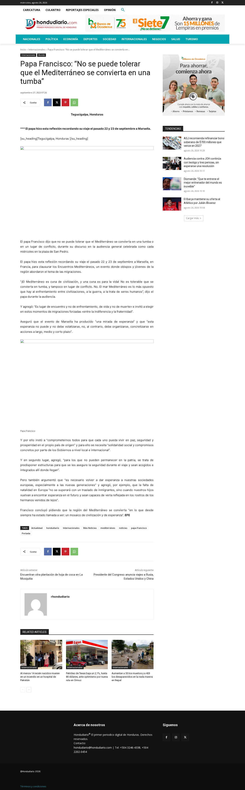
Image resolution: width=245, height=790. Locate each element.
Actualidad (36, 527)
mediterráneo (107, 527)
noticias (123, 527)
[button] (122, 10)
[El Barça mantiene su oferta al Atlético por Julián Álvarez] (172, 203)
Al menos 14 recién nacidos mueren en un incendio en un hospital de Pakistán (40, 677)
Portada (26, 533)
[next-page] (28, 689)
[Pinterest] (65, 102)
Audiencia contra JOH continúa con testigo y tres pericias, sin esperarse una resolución (202, 162)
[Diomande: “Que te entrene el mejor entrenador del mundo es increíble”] (172, 183)
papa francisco (139, 527)
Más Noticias (90, 527)
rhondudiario (60, 596)
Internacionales (37, 49)
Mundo (41, 55)
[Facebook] (212, 3)
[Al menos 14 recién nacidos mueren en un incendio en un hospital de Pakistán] (41, 654)
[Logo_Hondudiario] (51, 23)
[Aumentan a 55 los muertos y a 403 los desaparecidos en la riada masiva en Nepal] (133, 654)
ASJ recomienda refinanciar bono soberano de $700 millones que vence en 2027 (204, 142)
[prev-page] (22, 689)
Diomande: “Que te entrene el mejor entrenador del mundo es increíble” (203, 182)
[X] (222, 3)
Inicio (23, 49)
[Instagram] (217, 3)
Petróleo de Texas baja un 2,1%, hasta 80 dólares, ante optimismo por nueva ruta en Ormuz (87, 677)
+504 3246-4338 (130, 747)
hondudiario (52, 527)
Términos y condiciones (33, 786)
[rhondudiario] (35, 604)
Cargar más (192, 218)
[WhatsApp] (74, 102)
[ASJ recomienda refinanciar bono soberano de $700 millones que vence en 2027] (172, 143)
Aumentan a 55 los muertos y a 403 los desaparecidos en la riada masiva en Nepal (132, 677)
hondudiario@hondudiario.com (93, 747)
